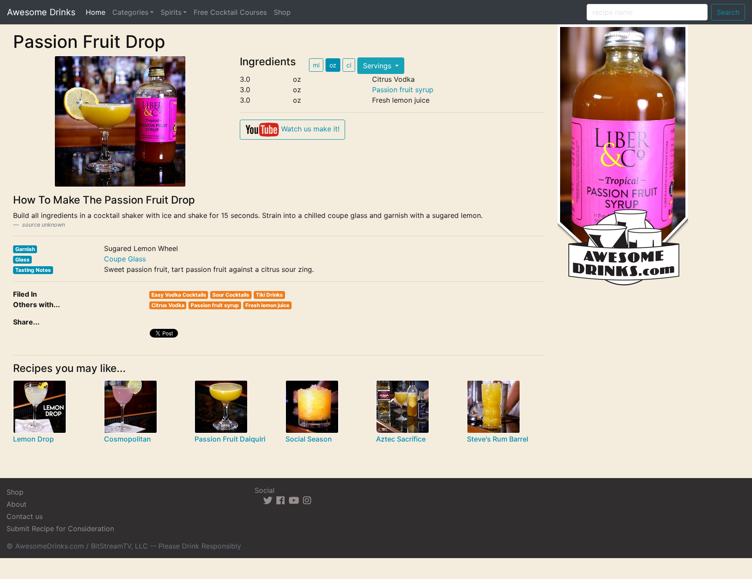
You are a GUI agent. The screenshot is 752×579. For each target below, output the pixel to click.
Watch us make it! (309, 128)
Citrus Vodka (168, 305)
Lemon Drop (33, 439)
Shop (282, 12)
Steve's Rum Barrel (497, 439)
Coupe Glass (125, 258)
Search (728, 12)
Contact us (25, 516)
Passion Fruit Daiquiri (230, 439)
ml (316, 65)
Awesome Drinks (41, 12)
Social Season (308, 439)
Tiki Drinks (269, 294)
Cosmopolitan (127, 439)
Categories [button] (130, 12)
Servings (378, 65)
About (17, 504)
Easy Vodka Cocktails (178, 294)
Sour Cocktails (230, 294)
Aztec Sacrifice (401, 439)
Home (97, 12)
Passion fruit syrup (402, 89)
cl (348, 65)
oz (332, 65)
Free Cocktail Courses (230, 12)
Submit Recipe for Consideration (60, 528)
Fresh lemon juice (267, 305)
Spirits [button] (171, 12)
